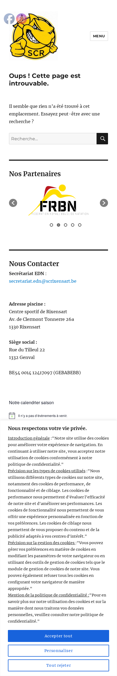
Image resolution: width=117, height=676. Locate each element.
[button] (13, 203)
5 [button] (79, 225)
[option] (58, 200)
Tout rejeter (58, 665)
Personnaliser (58, 650)
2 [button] (58, 225)
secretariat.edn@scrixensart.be (42, 281)
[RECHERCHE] (102, 138)
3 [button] (65, 225)
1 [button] (51, 225)
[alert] (58, 415)
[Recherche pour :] (53, 138)
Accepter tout (59, 636)
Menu (99, 36)
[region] (58, 548)
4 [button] (72, 225)
